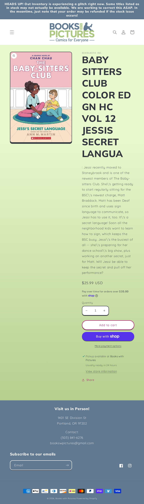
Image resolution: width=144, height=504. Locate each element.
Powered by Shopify (86, 498)
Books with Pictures (66, 498)
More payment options (108, 345)
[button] (12, 32)
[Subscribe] (67, 465)
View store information (101, 371)
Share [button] (90, 380)
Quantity (87, 302)
